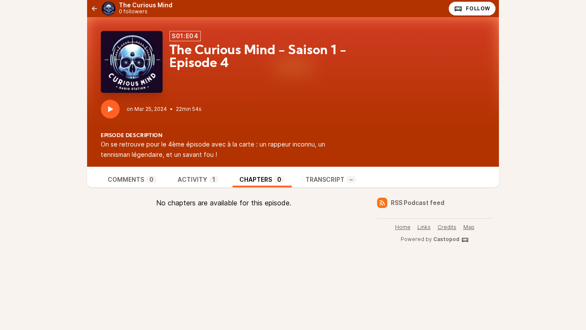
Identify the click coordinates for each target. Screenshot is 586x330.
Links (424, 227)
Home (403, 227)
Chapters (260, 179)
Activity (196, 179)
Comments (131, 179)
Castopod (446, 239)
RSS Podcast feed (417, 202)
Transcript (329, 179)
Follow (478, 8)
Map (468, 227)
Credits (447, 227)
